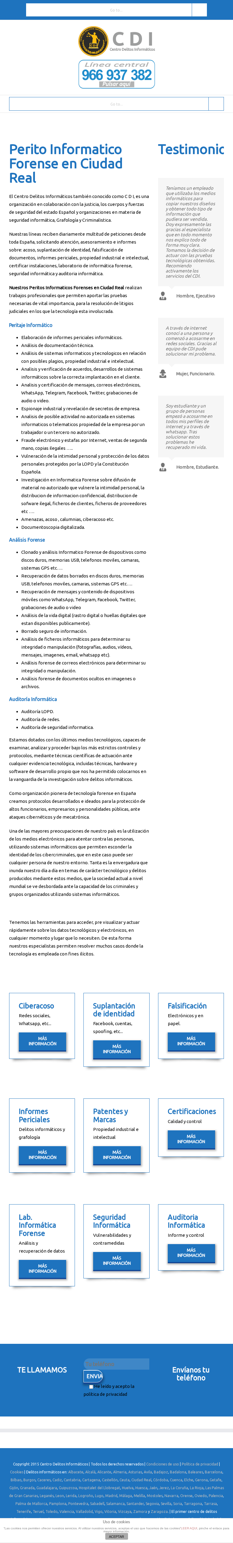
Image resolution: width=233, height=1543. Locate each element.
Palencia (216, 1496)
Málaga (125, 1496)
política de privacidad (105, 1394)
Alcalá (90, 1472)
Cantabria (72, 1480)
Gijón (13, 1488)
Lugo (99, 1496)
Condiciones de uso (162, 1464)
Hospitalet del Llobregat (99, 1488)
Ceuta (125, 1480)
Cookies (16, 1472)
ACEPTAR (116, 1536)
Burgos (29, 1480)
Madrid (111, 1496)
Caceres (44, 1480)
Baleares (195, 1472)
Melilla (139, 1496)
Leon (60, 1496)
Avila (148, 1472)
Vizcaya (124, 1512)
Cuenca (176, 1480)
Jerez (164, 1488)
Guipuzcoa (68, 1488)
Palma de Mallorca (31, 1504)
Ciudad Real (141, 1480)
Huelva (127, 1488)
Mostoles (155, 1496)
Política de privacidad (200, 1464)
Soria (177, 1504)
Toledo (52, 1512)
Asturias (135, 1472)
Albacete (75, 1472)
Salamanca (115, 1504)
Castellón (110, 1480)
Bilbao (16, 1480)
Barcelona (213, 1472)
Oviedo (200, 1496)
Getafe (215, 1480)
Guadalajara (46, 1488)
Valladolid (84, 1512)
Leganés (47, 1496)
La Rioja (197, 1488)
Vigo (99, 1512)
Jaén (153, 1488)
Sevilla (166, 1504)
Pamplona (57, 1504)
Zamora (140, 1512)
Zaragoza (159, 1512)
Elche (188, 1480)
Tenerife (23, 1512)
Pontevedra (78, 1504)
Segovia (152, 1504)
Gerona (201, 1480)
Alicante (104, 1472)
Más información (42, 1041)
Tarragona (193, 1504)
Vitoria (110, 1512)
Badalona (178, 1472)
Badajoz (161, 1472)
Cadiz (57, 1480)
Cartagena (91, 1480)
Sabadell (97, 1504)
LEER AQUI (189, 1528)
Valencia (66, 1512)
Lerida (71, 1496)
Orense (186, 1496)
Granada (27, 1488)
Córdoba (160, 1480)
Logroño (85, 1496)
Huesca (141, 1488)
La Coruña (179, 1488)
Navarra (171, 1496)
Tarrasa (210, 1504)
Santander (135, 1504)
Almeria (120, 1472)
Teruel (38, 1512)
